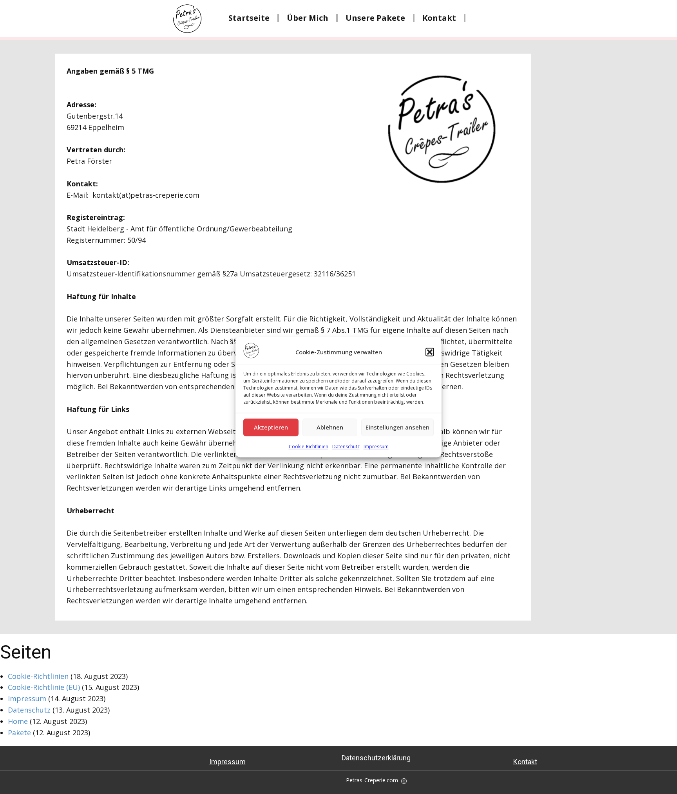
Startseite (249, 18)
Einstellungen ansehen (397, 427)
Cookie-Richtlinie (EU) (44, 687)
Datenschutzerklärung (376, 758)
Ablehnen (330, 427)
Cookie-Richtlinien (308, 446)
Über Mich (307, 18)
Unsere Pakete (375, 18)
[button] (430, 352)
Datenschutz (346, 446)
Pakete (19, 732)
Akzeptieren (271, 427)
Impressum (376, 446)
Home (18, 721)
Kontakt (439, 18)
